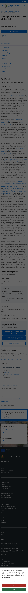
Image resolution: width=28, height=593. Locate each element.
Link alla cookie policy (7, 577)
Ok (14, 589)
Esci (14, 585)
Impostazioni (14, 582)
